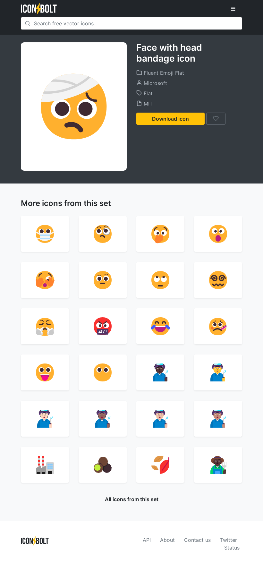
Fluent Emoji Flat (163, 73)
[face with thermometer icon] (218, 326)
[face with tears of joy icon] (160, 326)
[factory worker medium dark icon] (103, 419)
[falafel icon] (103, 465)
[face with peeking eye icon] (45, 280)
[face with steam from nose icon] (45, 326)
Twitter (228, 540)
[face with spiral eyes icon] (218, 280)
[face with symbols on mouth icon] (103, 326)
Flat (147, 93)
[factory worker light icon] (45, 419)
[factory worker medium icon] (218, 419)
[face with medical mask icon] (45, 234)
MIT (147, 103)
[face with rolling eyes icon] (160, 280)
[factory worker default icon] (218, 372)
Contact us (197, 540)
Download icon (170, 118)
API (147, 540)
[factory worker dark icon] (160, 372)
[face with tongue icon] (45, 372)
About (167, 540)
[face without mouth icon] (103, 372)
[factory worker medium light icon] (160, 419)
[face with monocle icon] (103, 234)
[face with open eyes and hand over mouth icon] (160, 234)
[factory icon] (45, 465)
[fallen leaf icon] (160, 465)
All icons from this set (131, 499)
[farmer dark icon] (218, 465)
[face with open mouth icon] (218, 234)
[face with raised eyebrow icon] (103, 280)
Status (232, 547)
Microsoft (154, 83)
